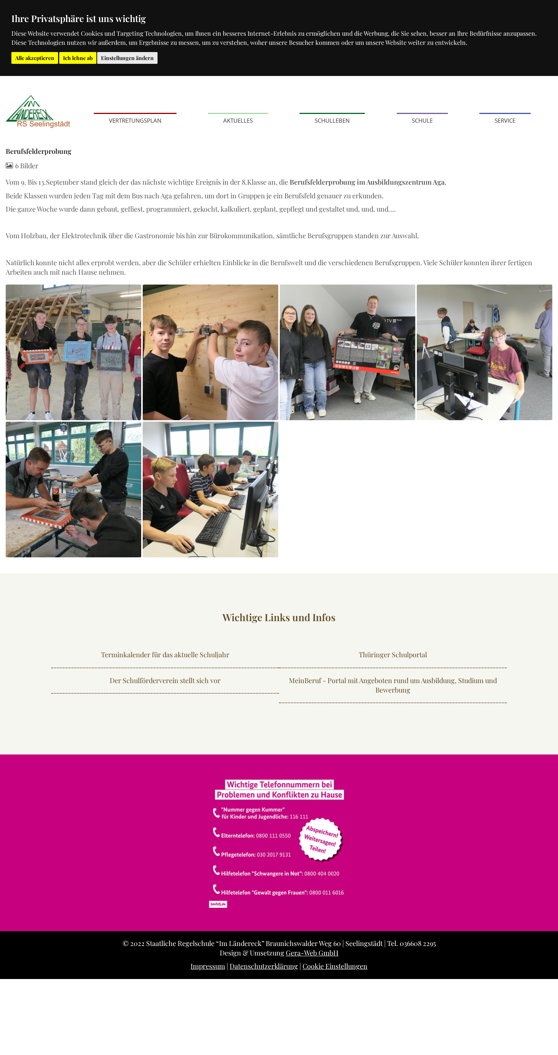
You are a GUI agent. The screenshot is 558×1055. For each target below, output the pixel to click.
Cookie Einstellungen (335, 966)
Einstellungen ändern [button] (127, 58)
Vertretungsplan (135, 120)
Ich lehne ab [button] (78, 58)
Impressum (208, 966)
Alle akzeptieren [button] (34, 58)
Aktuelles (238, 120)
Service (505, 120)
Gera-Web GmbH (312, 952)
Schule (422, 120)
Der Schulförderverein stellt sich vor (165, 680)
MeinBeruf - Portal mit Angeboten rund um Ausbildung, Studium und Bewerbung (393, 685)
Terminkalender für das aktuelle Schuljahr (165, 654)
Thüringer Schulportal (393, 654)
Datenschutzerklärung (264, 966)
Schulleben (332, 120)
